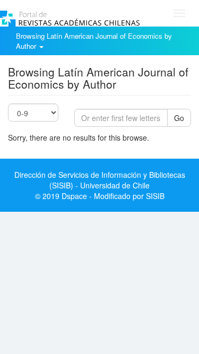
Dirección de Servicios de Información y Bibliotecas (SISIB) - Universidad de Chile (99, 180)
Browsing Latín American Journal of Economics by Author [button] (94, 41)
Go (179, 118)
